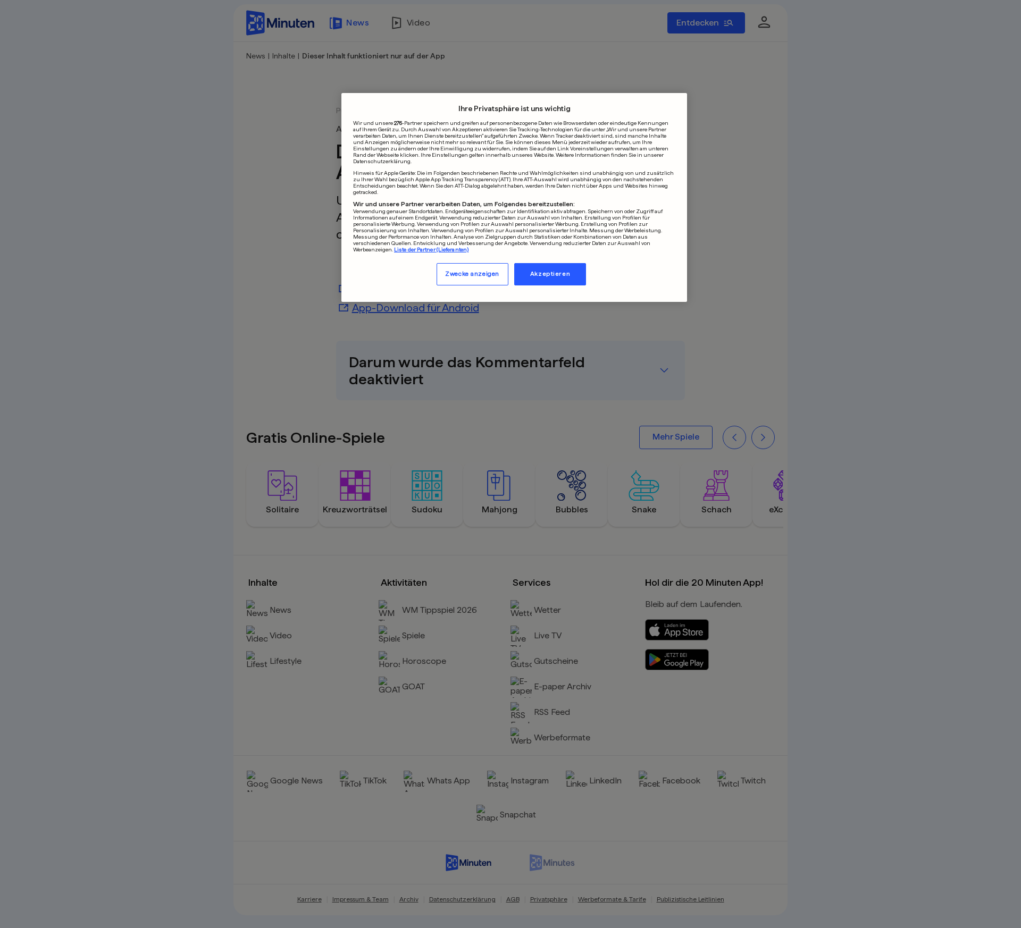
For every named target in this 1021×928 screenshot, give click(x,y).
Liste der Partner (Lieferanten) (431, 249)
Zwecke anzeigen (472, 273)
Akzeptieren (550, 273)
